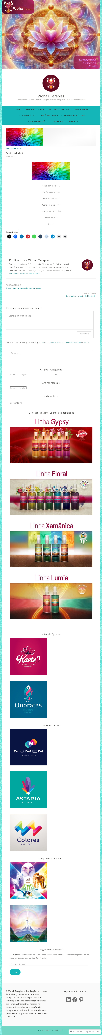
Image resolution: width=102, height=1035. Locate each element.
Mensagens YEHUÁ (14, 149)
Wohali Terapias (51, 96)
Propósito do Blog (49, 115)
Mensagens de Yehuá (74, 115)
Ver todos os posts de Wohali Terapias (24, 273)
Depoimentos (28, 115)
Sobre (41, 109)
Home (18, 109)
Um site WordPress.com (50, 1030)
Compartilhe (58, 121)
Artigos (30, 109)
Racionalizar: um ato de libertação (81, 294)
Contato (73, 121)
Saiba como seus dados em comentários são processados (65, 342)
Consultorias (81, 109)
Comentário (84, 334)
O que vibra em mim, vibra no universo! (23, 286)
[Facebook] (75, 1000)
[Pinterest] (81, 1000)
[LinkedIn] (69, 1000)
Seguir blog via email (51, 949)
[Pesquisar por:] (51, 353)
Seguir (15, 972)
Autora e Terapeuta (59, 109)
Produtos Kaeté (36, 121)
